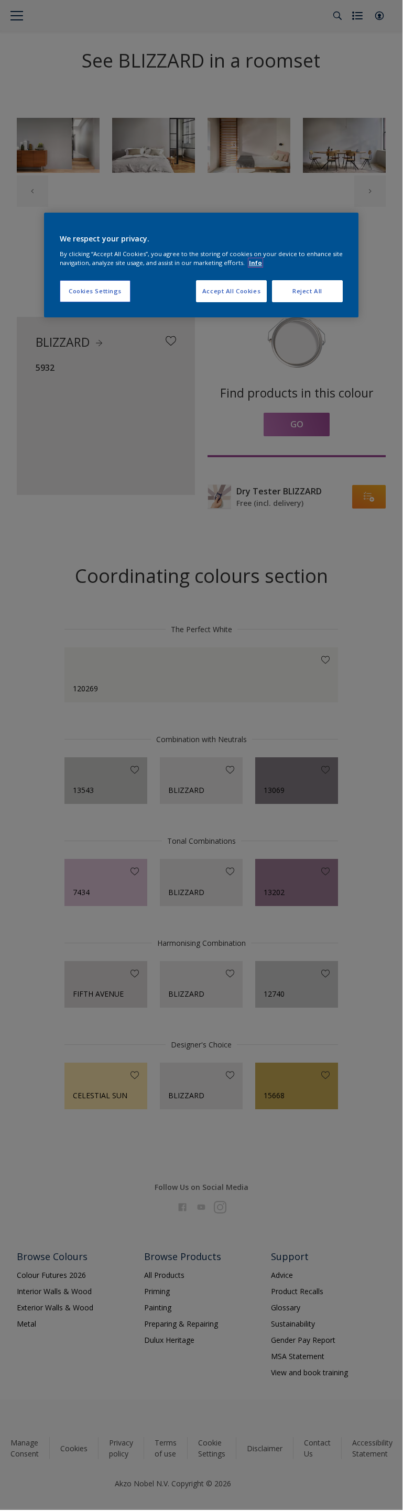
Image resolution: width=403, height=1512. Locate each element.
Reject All (307, 291)
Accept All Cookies (231, 291)
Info (255, 263)
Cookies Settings (95, 291)
